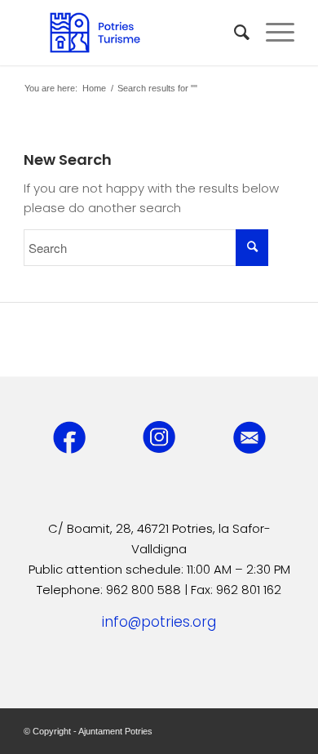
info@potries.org (159, 622)
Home (94, 88)
